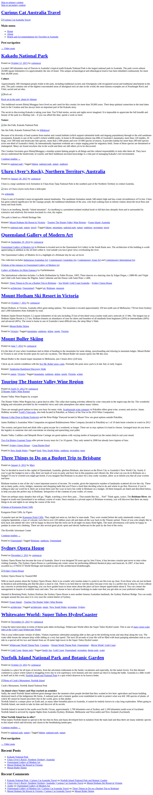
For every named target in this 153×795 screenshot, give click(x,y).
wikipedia (9, 194)
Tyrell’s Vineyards (27, 412)
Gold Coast (15, 650)
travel (33, 227)
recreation (98, 227)
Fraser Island (16, 602)
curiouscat (36, 63)
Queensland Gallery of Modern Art (37, 234)
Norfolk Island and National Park (41, 675)
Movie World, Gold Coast (103, 645)
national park (16, 164)
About (10, 34)
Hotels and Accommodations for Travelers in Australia (32, 36)
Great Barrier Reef (41, 445)
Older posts (8, 48)
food (39, 450)
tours (82, 450)
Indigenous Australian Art (36, 260)
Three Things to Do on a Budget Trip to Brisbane (33, 283)
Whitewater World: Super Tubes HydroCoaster (49, 614)
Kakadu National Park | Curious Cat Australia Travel (32, 780)
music (45, 607)
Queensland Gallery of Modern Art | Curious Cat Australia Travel (38, 788)
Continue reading (10, 159)
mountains (57, 227)
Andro (10, 786)
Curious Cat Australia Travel (31, 12)
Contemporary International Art (120, 260)
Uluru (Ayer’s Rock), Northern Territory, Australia (53, 171)
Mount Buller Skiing (19, 326)
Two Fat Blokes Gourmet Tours (16, 440)
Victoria (14, 331)
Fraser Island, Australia (99, 222)
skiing (50, 331)
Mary (32, 465)
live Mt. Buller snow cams (52, 364)
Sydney (81, 607)
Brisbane (51, 288)
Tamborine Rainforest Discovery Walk (28, 369)
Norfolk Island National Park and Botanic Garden (52, 657)
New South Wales (18, 450)
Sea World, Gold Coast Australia (74, 283)
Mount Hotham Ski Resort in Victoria (27, 222)
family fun (47, 650)
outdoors (64, 164)
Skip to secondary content (13, 5)
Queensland (28, 288)
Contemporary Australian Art (62, 260)
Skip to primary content (12, 2)
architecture (15, 288)
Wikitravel (44, 130)
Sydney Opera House (102, 283)
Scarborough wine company (76, 409)
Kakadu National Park (24, 55)
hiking (35, 164)
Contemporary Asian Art (89, 260)
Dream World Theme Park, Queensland (70, 645)
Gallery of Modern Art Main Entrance (19, 270)
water (102, 650)
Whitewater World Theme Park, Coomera (29, 645)
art (44, 288)
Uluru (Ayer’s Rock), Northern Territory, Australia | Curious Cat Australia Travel (45, 783)
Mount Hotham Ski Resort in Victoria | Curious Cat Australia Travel (39, 791)
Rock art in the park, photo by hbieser (19, 99)
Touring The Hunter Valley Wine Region (66, 222)
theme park (27, 650)
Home (10, 31)
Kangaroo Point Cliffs (33, 517)
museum (60, 288)
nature (55, 164)
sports (57, 331)
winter (80, 374)
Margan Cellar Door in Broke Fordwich (20, 417)
